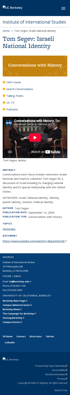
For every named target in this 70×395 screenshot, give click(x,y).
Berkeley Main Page (15, 300)
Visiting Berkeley (13, 317)
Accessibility (59, 370)
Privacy (62, 378)
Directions (36, 336)
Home (6, 30)
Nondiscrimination (56, 374)
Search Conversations (19, 89)
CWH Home (13, 82)
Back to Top (61, 390)
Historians (9, 229)
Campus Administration (17, 305)
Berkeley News (12, 309)
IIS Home (8, 336)
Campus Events (12, 322)
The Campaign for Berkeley (19, 313)
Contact (21, 336)
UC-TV (10, 102)
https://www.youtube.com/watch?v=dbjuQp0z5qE (35, 241)
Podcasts (12, 109)
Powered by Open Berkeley (51, 365)
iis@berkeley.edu (20, 281)
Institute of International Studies (34, 22)
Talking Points (15, 96)
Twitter (50, 336)
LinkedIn (10, 342)
